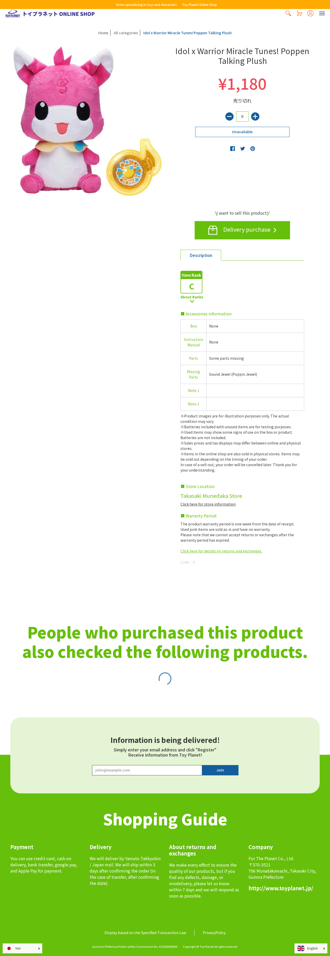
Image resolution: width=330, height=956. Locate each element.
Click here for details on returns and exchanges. (221, 551)
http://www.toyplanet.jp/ (281, 888)
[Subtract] (229, 116)
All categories (126, 32)
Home (103, 32)
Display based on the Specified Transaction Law (145, 932)
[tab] (200, 255)
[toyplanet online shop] (50, 13)
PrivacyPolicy (214, 932)
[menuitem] (288, 13)
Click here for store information (208, 504)
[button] (288, 13)
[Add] (255, 116)
